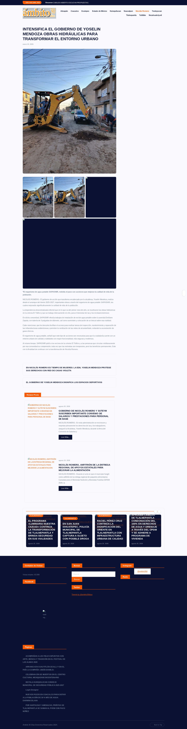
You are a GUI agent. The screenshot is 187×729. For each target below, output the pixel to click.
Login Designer (32, 690)
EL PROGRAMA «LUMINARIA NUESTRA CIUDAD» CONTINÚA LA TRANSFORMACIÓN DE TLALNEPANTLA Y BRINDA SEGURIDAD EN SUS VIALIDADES (41, 529)
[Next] (159, 511)
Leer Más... (65, 437)
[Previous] (155, 511)
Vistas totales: (28, 575)
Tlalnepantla (131, 15)
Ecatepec (85, 11)
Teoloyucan (157, 11)
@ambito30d (142, 571)
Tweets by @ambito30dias (82, 594)
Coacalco (75, 11)
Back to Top (158, 725)
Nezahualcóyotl (155, 15)
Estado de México (99, 11)
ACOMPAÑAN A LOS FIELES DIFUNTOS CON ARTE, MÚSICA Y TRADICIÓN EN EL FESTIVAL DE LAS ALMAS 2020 (44, 659)
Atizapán (64, 11)
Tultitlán (142, 15)
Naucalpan (128, 11)
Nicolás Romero (142, 11)
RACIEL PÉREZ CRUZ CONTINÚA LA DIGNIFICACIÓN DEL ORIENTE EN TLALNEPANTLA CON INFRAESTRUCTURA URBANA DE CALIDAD (110, 529)
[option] (42, 531)
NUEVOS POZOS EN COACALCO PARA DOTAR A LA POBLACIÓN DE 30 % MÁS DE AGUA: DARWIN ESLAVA (44, 697)
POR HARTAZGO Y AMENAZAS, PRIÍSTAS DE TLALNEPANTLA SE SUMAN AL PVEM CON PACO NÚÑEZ (44, 708)
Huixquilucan (115, 11)
